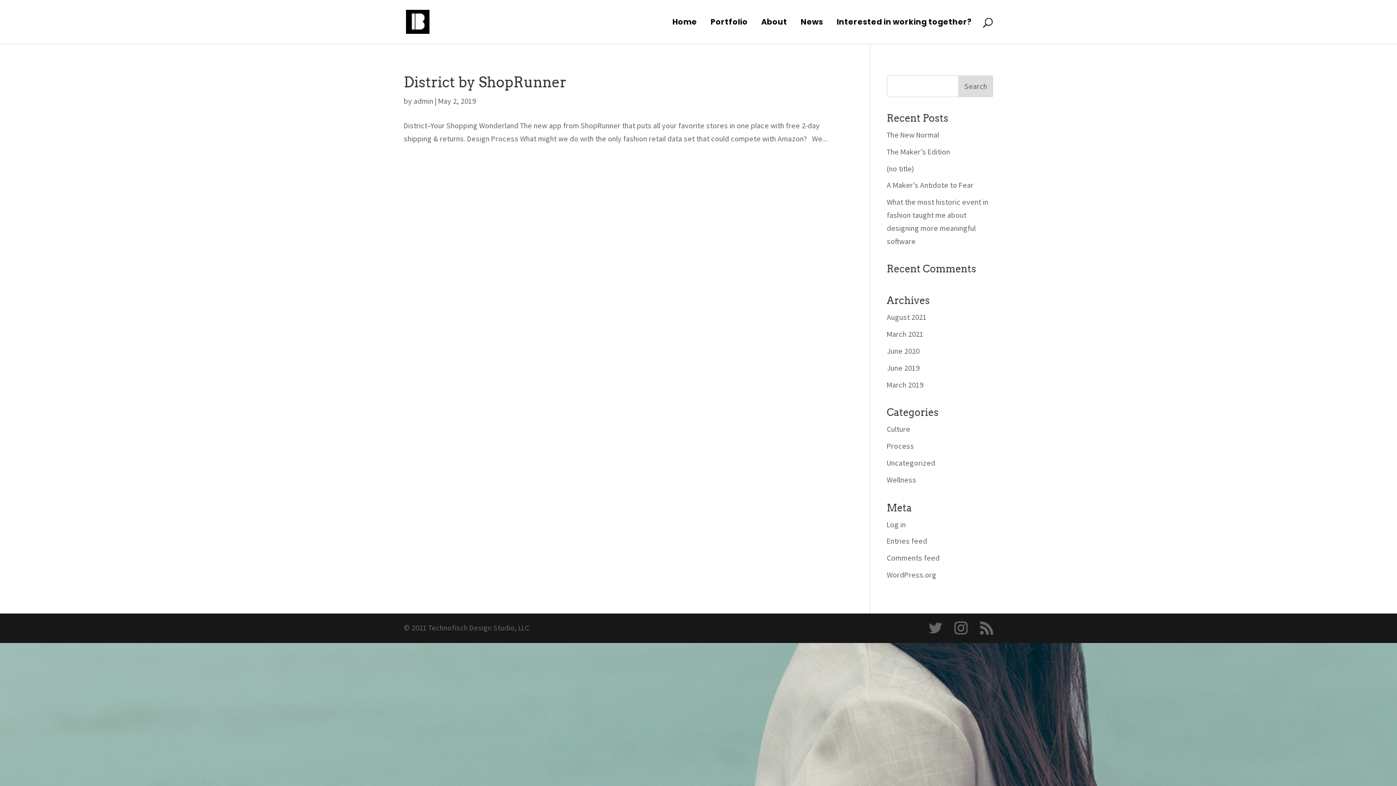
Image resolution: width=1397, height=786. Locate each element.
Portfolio (729, 22)
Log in (896, 524)
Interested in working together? (904, 22)
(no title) (900, 169)
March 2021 (905, 334)
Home (684, 22)
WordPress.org (911, 575)
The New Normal (913, 135)
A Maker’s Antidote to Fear (930, 185)
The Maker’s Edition (918, 152)
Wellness (901, 480)
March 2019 (905, 385)
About (774, 22)
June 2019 (903, 368)
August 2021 (907, 317)
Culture (898, 429)
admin (423, 101)
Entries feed (907, 541)
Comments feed (913, 558)
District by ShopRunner (485, 82)
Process (900, 446)
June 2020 (903, 351)
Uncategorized (911, 463)
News (812, 22)
